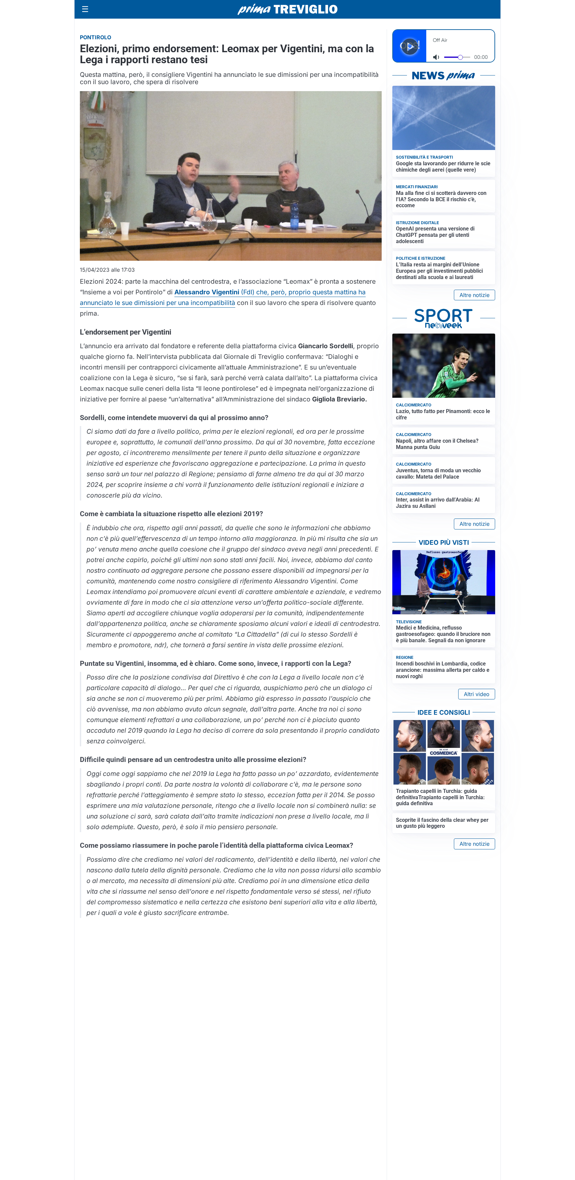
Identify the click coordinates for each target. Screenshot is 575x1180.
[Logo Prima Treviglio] (287, 9)
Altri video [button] (476, 694)
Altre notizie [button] (474, 295)
